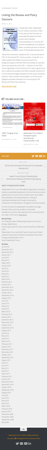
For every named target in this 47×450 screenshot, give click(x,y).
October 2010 (6, 387)
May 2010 (5, 401)
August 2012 (6, 331)
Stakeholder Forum (9, 2)
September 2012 (8, 328)
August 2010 (6, 393)
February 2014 (7, 282)
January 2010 (6, 412)
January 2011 (6, 379)
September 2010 (8, 390)
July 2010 (5, 395)
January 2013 (6, 317)
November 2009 (7, 417)
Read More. (23, 215)
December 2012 (7, 320)
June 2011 (5, 366)
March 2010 (6, 406)
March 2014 (6, 279)
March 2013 (6, 312)
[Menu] (44, 3)
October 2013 (6, 293)
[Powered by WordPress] (16, 438)
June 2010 (5, 398)
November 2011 (7, 352)
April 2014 (5, 277)
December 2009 (7, 414)
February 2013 (7, 314)
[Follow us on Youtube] (40, 156)
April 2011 (5, 371)
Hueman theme (35, 438)
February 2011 (7, 376)
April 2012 (5, 339)
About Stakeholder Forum (11, 240)
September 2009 (8, 420)
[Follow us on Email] (36, 156)
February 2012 (7, 344)
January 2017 (6, 255)
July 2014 (5, 268)
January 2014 (6, 285)
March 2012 (6, 341)
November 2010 (7, 385)
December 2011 (7, 349)
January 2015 (6, 266)
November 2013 (7, 290)
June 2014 (5, 271)
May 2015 (5, 260)
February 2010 (7, 409)
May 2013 (5, 306)
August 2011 (6, 360)
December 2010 (7, 382)
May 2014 (5, 274)
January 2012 (6, 347)
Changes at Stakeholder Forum (13, 238)
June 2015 (5, 258)
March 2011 (6, 374)
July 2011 (5, 363)
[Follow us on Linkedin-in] (44, 156)
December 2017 (7, 250)
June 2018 (5, 247)
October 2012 (6, 325)
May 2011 (5, 368)
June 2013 (5, 304)
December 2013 (7, 287)
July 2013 (5, 301)
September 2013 (8, 295)
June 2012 (5, 333)
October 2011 (6, 355)
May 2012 (5, 336)
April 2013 (5, 309)
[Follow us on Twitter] (33, 156)
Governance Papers (10, 8)
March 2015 (6, 263)
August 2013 (6, 298)
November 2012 (7, 322)
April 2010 (5, 403)
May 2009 (5, 422)
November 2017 (7, 252)
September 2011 (8, 358)
